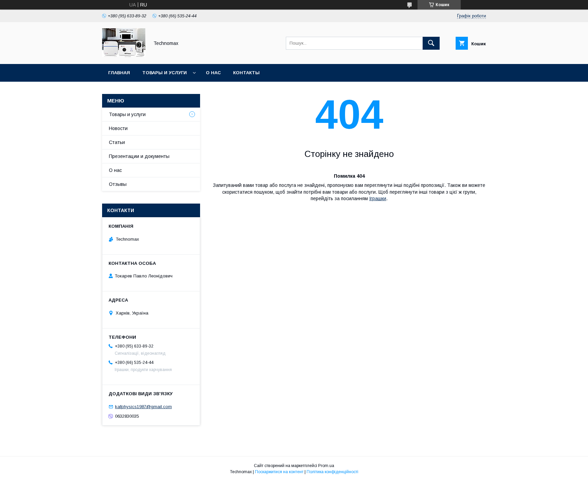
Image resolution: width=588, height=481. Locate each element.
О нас (213, 72)
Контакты (246, 72)
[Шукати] (431, 43)
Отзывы (118, 184)
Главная (119, 72)
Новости (118, 128)
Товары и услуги (164, 72)
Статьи (117, 142)
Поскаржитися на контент (279, 471)
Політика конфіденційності (332, 471)
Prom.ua (326, 465)
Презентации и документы (139, 156)
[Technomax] (123, 55)
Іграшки (377, 198)
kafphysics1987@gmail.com (143, 406)
